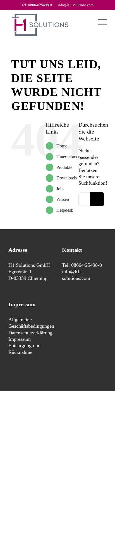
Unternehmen (68, 156)
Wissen (62, 199)
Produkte (64, 167)
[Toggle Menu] (102, 21)
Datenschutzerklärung (30, 332)
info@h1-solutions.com (76, 5)
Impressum (19, 339)
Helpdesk (64, 210)
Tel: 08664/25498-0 (36, 5)
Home (61, 146)
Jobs (60, 188)
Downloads (66, 178)
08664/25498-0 (86, 265)
